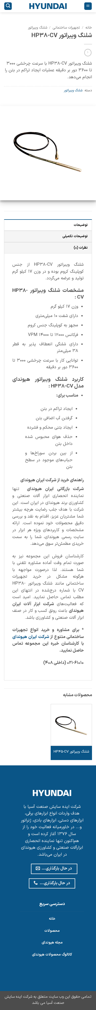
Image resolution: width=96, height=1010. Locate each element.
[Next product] (87, 52)
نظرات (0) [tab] (81, 247)
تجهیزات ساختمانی (66, 27)
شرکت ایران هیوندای (30, 637)
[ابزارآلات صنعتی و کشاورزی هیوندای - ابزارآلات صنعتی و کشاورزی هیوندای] (48, 6)
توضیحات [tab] (81, 225)
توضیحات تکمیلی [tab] (75, 236)
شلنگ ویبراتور (37, 27)
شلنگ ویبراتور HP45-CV (71, 751)
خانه (88, 27)
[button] (88, 6)
